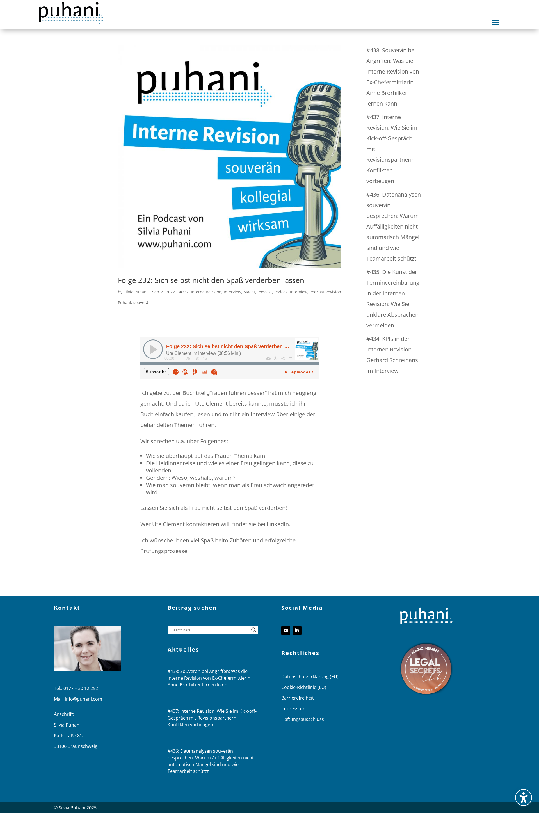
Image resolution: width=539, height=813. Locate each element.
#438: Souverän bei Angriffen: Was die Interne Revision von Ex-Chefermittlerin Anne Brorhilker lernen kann (209, 678)
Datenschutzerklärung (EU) (310, 676)
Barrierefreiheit (297, 698)
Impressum (293, 708)
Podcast (264, 291)
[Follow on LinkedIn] (297, 630)
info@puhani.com (83, 699)
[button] (495, 22)
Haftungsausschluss (302, 719)
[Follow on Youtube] (285, 630)
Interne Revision (206, 291)
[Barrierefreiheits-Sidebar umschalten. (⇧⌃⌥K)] (523, 797)
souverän (142, 302)
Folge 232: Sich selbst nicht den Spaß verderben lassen (211, 280)
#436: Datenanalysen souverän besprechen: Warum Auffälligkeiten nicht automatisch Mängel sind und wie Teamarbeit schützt (393, 226)
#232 (184, 291)
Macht (249, 291)
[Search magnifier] (254, 630)
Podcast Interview (290, 291)
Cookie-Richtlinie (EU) (303, 687)
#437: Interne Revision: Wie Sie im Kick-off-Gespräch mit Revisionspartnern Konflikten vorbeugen (212, 718)
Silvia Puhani (136, 291)
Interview (232, 291)
